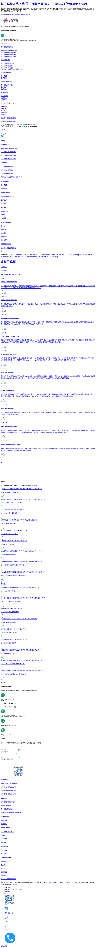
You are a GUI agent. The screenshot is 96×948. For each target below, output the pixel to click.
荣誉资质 (4, 112)
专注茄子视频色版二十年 (18, 255)
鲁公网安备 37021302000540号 (74, 882)
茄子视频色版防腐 (18, 257)
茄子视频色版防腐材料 (8, 52)
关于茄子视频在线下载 (23, 14)
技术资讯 (4, 100)
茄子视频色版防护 (60, 255)
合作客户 (4, 87)
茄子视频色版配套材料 (46, 255)
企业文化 (4, 108)
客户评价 (4, 89)
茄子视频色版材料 (42, 257)
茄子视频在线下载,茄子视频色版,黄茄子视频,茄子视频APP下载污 (44, 4)
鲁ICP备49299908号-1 (49, 882)
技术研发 (4, 110)
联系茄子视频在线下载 (8, 118)
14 (1, 465)
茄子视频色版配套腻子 (8, 63)
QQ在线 (7, 891)
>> (1, 478)
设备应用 (4, 76)
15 (1, 468)
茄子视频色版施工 (7, 72)
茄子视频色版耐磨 (72, 255)
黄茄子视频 (4, 92)
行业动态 (4, 98)
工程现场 (4, 78)
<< (1, 458)
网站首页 (4, 43)
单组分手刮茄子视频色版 (9, 50)
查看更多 (4, 584)
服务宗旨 (4, 114)
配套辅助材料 (5, 60)
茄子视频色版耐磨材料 (8, 54)
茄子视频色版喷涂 (30, 257)
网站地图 (13, 14)
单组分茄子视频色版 (85, 255)
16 (1, 471)
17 (1, 474)
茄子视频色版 (5, 14)
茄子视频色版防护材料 (8, 56)
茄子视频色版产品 (7, 47)
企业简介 (4, 106)
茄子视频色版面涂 (7, 65)
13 (1, 462)
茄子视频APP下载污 (7, 81)
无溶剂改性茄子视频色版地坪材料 (12, 69)
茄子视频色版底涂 (7, 67)
